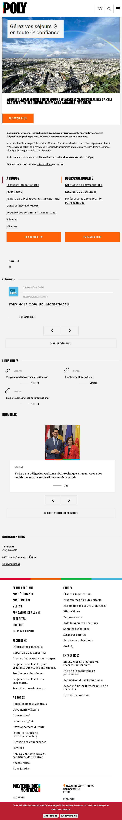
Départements (72, 617)
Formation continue (76, 695)
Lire (66, 485)
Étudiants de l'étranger (80, 191)
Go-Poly (68, 646)
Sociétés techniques (76, 628)
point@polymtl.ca (11, 564)
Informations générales (28, 646)
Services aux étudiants (78, 640)
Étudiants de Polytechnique (83, 184)
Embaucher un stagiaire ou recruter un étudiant (81, 663)
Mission (12, 226)
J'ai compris (50, 815)
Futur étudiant (23, 588)
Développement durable (28, 726)
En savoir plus (18, 118)
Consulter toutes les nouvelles (61, 513)
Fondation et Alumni (26, 612)
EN (99, 8)
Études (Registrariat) (77, 594)
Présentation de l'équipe (23, 184)
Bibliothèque (71, 611)
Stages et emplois (75, 634)
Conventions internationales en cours (57, 157)
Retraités (19, 618)
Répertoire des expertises (30, 652)
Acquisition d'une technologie (83, 680)
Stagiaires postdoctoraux (29, 688)
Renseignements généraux (30, 703)
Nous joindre (21, 768)
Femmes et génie (23, 721)
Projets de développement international (34, 198)
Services (18, 747)
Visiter (35, 383)
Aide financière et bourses (80, 623)
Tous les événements (61, 343)
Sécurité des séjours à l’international (32, 212)
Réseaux (12, 219)
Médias (17, 606)
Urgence (18, 625)
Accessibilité (21, 762)
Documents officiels (26, 709)
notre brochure (44, 164)
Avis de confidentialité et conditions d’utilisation (29, 755)
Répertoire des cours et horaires (84, 605)
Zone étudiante (23, 594)
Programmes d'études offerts (82, 599)
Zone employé (22, 600)
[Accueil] (14, 8)
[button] (52, 330)
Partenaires (14, 191)
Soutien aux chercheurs (28, 673)
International (21, 715)
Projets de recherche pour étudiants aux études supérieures (34, 666)
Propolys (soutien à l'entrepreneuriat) (26, 734)
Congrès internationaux (22, 205)
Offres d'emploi (23, 631)
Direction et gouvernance (29, 742)
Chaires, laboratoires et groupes (34, 658)
